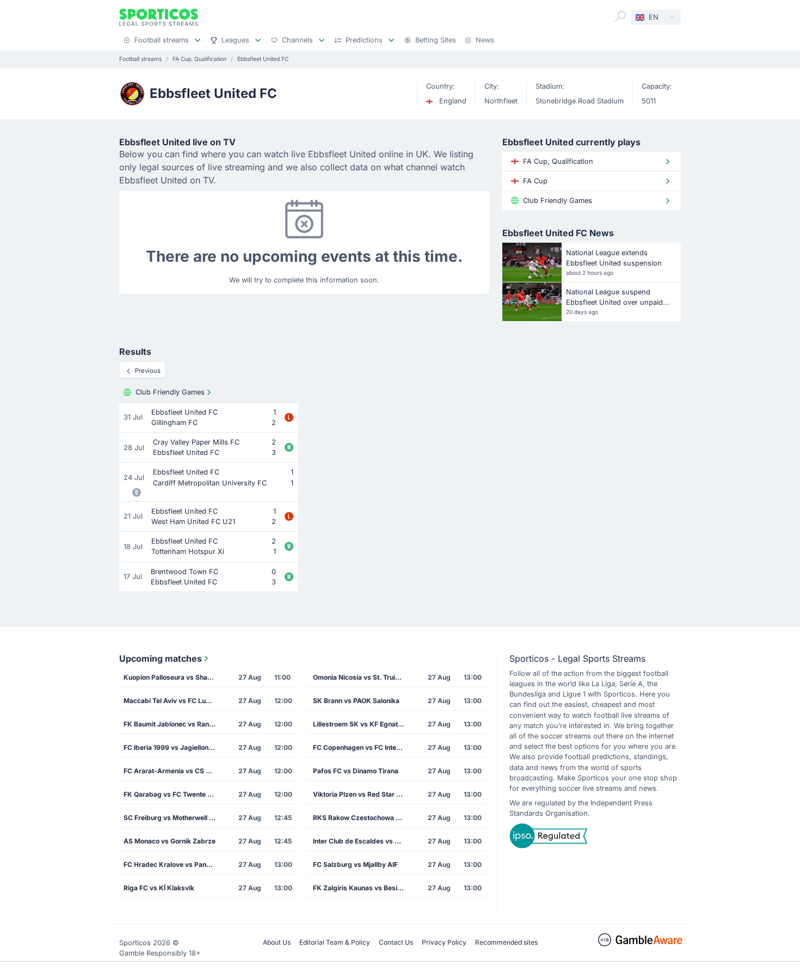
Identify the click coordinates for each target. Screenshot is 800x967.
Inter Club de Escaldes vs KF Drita (362, 841)
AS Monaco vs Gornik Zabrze (170, 841)
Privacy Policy (444, 942)
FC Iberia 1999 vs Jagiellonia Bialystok (173, 747)
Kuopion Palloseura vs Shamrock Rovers (173, 677)
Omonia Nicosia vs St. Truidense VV (362, 677)
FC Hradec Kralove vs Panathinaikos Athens (173, 864)
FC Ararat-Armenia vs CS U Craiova (173, 771)
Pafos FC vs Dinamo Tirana (355, 771)
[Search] (620, 16)
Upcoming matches (160, 658)
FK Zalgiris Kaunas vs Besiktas (362, 888)
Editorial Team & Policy (334, 942)
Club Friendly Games (170, 392)
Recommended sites (506, 942)
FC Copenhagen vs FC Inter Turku (362, 747)
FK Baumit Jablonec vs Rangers (173, 724)
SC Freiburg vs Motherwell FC (171, 818)
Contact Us (396, 942)
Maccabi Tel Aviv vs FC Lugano (172, 701)
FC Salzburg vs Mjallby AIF (355, 864)
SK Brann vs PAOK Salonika (356, 701)
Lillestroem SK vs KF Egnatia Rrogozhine (362, 724)
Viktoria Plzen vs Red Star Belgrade (362, 794)
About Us (277, 942)
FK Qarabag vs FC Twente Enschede (173, 794)
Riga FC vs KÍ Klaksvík (159, 888)
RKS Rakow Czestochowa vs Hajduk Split (362, 818)
